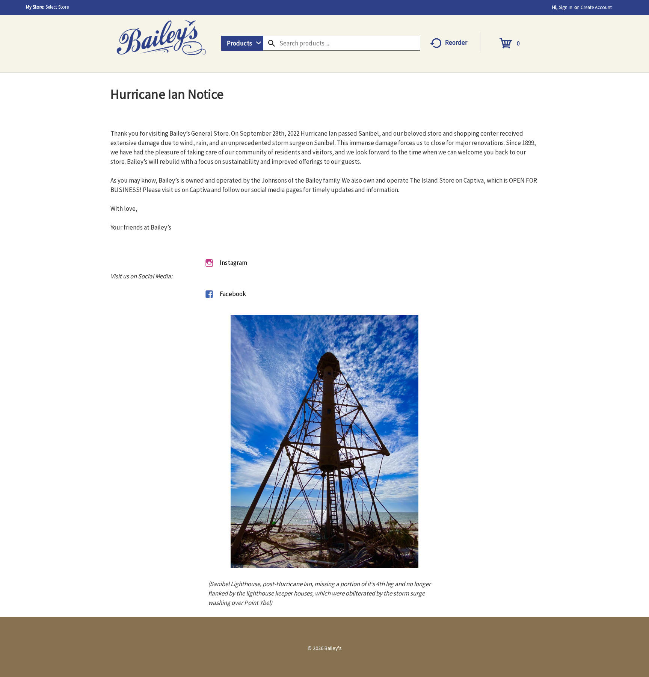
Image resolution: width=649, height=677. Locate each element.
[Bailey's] (161, 35)
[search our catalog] (271, 43)
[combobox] (242, 43)
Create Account (596, 7)
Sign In (565, 7)
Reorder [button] (456, 42)
